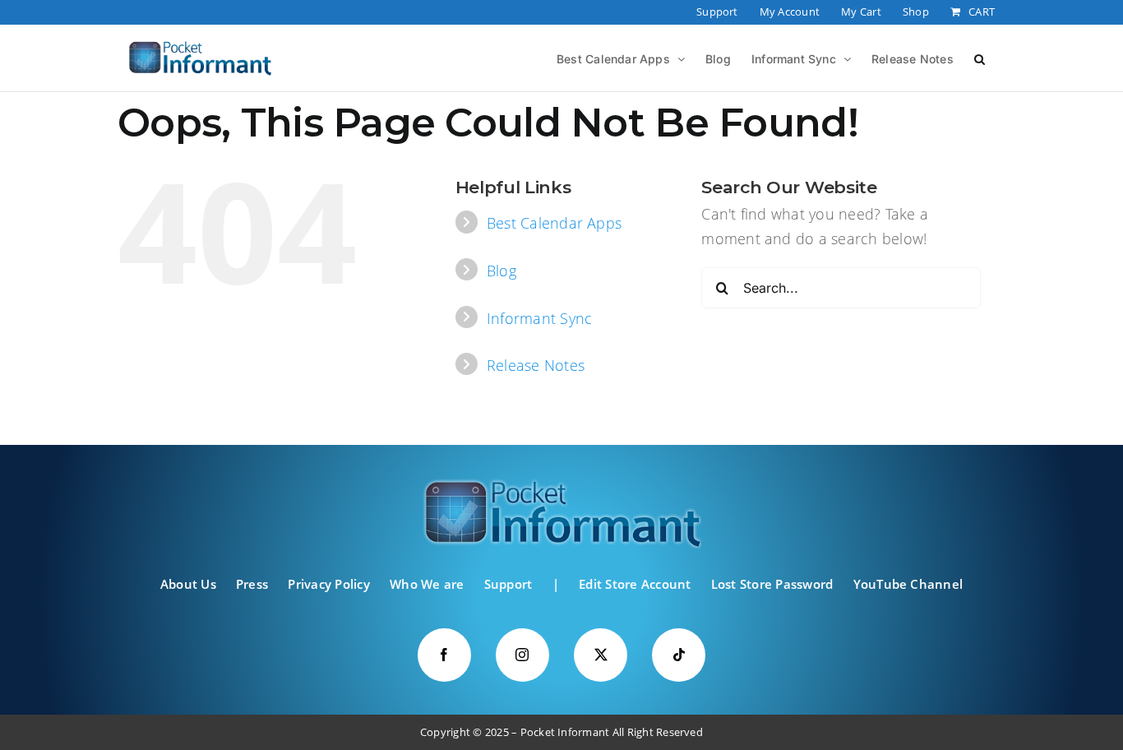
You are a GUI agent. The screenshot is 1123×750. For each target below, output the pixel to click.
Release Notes (536, 365)
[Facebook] (444, 655)
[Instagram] (522, 655)
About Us (188, 584)
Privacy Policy (328, 584)
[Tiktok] (678, 655)
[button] (979, 57)
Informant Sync (539, 318)
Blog (501, 270)
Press (252, 584)
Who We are (427, 584)
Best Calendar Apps (554, 223)
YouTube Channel (908, 584)
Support (508, 584)
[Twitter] (600, 655)
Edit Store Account (635, 584)
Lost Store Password (772, 584)
